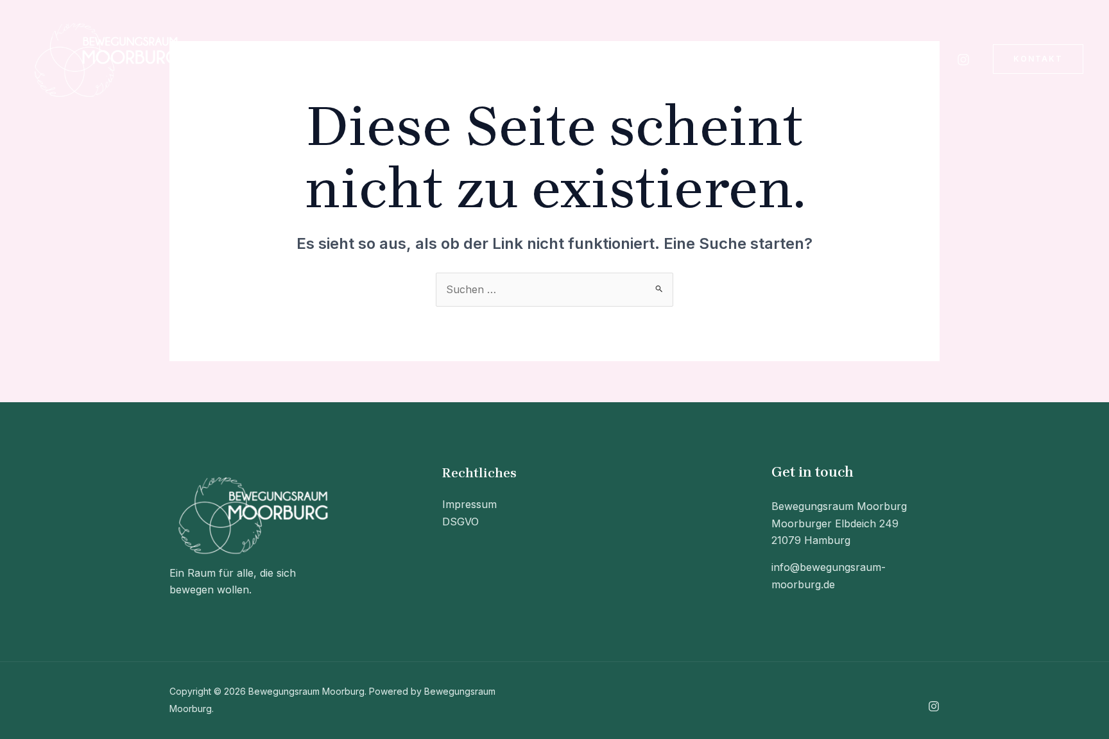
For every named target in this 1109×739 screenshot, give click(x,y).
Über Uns (305, 59)
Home (239, 59)
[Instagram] (963, 59)
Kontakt (486, 59)
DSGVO (460, 521)
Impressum (469, 504)
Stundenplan (401, 59)
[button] (332, 59)
